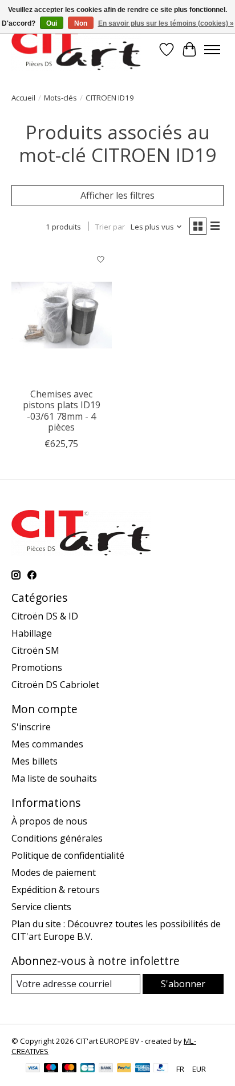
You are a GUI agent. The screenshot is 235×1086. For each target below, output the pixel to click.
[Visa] (33, 1069)
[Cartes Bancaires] (87, 1069)
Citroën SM (35, 650)
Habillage (31, 633)
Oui (51, 23)
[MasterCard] (69, 1069)
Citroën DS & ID (44, 616)
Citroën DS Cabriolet (55, 684)
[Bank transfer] (106, 1069)
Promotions (36, 667)
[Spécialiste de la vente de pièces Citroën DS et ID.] (76, 49)
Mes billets (34, 761)
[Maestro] (51, 1069)
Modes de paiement (53, 872)
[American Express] (142, 1069)
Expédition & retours (55, 889)
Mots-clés (60, 97)
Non (80, 23)
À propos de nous (49, 821)
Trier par (110, 227)
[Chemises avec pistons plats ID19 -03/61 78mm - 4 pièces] (61, 315)
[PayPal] (124, 1069)
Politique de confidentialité (67, 855)
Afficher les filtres (117, 195)
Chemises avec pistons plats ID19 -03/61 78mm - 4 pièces (61, 410)
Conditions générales (57, 838)
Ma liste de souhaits (54, 778)
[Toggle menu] (212, 49)
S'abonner (183, 984)
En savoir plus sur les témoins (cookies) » (166, 23)
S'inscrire (31, 727)
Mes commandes (47, 744)
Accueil (23, 97)
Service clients (41, 906)
